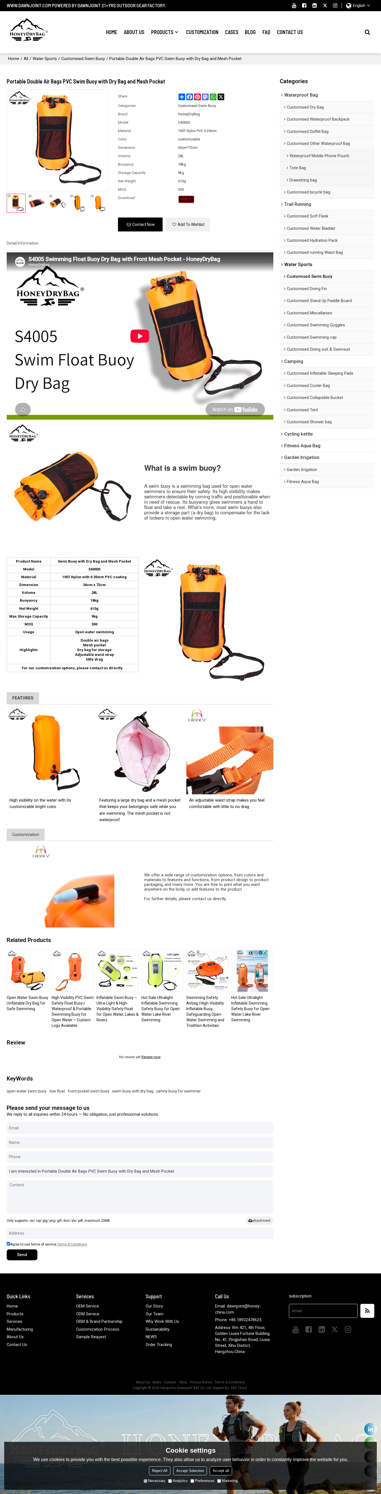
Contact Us (290, 32)
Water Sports (45, 58)
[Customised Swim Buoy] (186, 199)
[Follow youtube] (294, 5)
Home (111, 32)
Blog (250, 32)
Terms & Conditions (72, 1244)
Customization (202, 32)
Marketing (230, 1481)
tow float (57, 1091)
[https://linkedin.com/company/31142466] (370, 1429)
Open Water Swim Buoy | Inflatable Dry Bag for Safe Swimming (27, 1003)
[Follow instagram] (335, 5)
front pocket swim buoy (88, 1091)
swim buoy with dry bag (132, 1091)
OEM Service (87, 1306)
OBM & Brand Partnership (99, 1321)
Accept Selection (190, 1471)
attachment (261, 1220)
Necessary (156, 1481)
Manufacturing (20, 1329)
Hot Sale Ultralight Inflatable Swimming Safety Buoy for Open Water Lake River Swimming (160, 1008)
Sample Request (91, 1336)
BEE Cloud (239, 1388)
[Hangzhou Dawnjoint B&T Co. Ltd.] (28, 32)
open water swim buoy (27, 1091)
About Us (134, 32)
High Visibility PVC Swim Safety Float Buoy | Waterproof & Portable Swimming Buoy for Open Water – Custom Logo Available (73, 1011)
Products (162, 32)
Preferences (204, 1481)
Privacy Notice (201, 1382)
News (157, 1382)
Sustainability (158, 1329)
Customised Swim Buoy (83, 58)
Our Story (154, 1306)
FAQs (183, 1382)
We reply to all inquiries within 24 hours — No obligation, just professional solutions (82, 1114)
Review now (151, 1057)
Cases (231, 32)
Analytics (180, 1481)
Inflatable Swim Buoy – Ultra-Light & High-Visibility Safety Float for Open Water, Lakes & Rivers (118, 1008)
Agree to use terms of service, (48, 1244)
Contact (170, 1382)
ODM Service (87, 1313)
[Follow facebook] (304, 5)
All (26, 58)
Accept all (221, 1471)
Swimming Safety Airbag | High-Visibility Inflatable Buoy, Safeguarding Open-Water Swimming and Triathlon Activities (205, 1011)
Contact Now (143, 224)
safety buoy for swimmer (178, 1091)
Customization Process (97, 1329)
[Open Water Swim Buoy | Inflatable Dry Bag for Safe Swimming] (28, 971)
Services (14, 1321)
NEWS (151, 1336)
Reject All (159, 1471)
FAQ (266, 32)
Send (22, 1254)
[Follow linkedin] (315, 5)
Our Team (154, 1313)
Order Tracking (159, 1344)
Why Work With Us (162, 1321)
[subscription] (367, 1311)
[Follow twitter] (325, 5)
